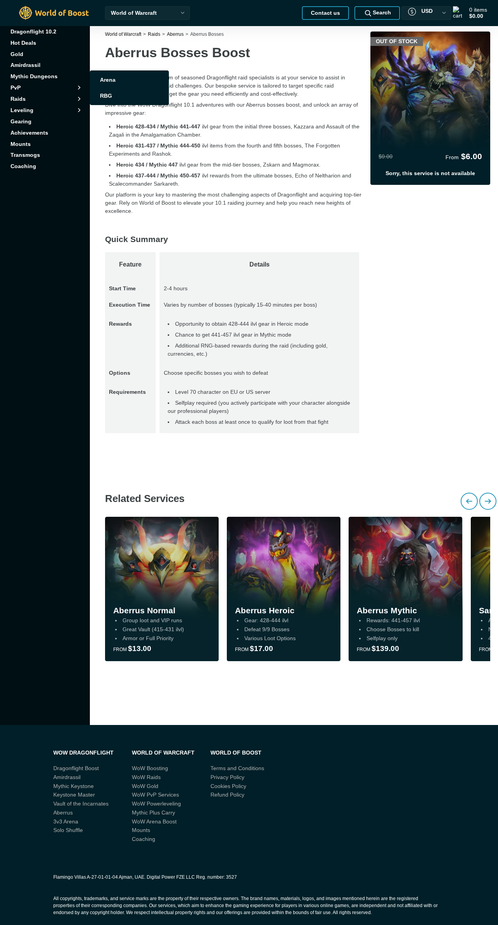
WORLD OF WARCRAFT (163, 752)
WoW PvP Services (155, 795)
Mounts (141, 830)
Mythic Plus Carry (153, 812)
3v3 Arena (65, 821)
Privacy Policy (227, 777)
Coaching (143, 839)
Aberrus (63, 812)
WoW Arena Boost (154, 821)
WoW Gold (145, 786)
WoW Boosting (150, 768)
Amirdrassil (67, 777)
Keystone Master (74, 795)
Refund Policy (227, 795)
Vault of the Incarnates (81, 803)
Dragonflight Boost (76, 768)
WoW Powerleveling (156, 803)
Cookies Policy (228, 786)
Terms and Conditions (237, 768)
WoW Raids (146, 777)
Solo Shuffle (68, 830)
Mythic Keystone (73, 786)
